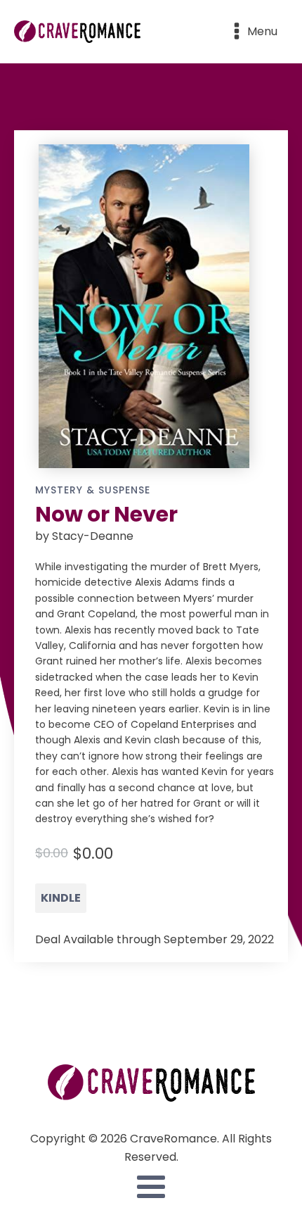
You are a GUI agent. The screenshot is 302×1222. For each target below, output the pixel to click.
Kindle (61, 898)
